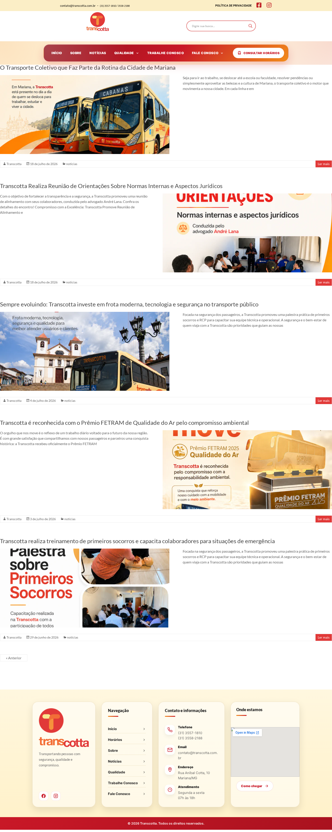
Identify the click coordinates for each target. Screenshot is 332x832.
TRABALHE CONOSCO (165, 53)
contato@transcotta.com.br (198, 755)
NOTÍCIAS (97, 53)
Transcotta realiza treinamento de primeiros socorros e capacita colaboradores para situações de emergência (137, 541)
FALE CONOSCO (205, 53)
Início (112, 729)
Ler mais (324, 164)
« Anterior (13, 658)
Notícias (115, 761)
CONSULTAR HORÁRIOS (261, 53)
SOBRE (75, 53)
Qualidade (116, 772)
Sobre (113, 750)
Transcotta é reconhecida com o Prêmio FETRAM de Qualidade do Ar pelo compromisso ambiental (124, 422)
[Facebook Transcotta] (43, 796)
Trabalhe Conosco (123, 783)
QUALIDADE (124, 53)
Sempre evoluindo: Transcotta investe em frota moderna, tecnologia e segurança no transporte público (129, 304)
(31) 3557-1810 (190, 733)
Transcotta (14, 164)
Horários (115, 740)
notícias (71, 164)
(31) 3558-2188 (190, 738)
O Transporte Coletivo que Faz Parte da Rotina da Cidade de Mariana (87, 67)
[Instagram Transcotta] (56, 796)
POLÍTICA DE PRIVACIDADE (233, 5)
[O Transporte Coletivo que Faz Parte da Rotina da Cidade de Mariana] (84, 77)
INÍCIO (56, 53)
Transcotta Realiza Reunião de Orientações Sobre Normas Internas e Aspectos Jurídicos (111, 185)
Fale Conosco (119, 794)
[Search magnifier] (250, 26)
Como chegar (251, 786)
